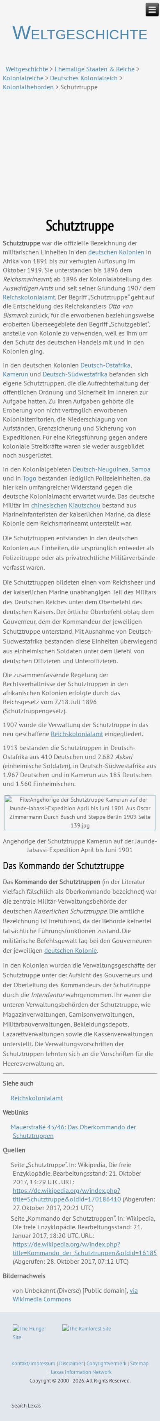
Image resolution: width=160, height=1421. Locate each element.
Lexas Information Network (81, 1372)
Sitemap (139, 1363)
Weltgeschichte (80, 32)
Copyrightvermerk (106, 1363)
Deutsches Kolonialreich (84, 78)
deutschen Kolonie (70, 950)
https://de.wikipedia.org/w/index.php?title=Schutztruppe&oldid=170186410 (67, 1194)
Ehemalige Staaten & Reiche (95, 69)
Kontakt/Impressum (33, 1363)
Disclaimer (71, 1363)
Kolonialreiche (23, 78)
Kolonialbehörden (28, 87)
